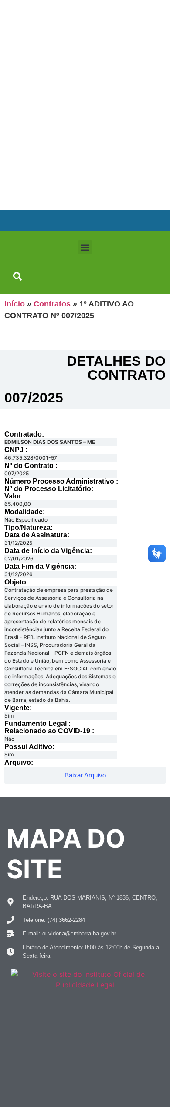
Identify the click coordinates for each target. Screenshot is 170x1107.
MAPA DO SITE (66, 853)
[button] (85, 247)
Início (14, 303)
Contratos (52, 303)
